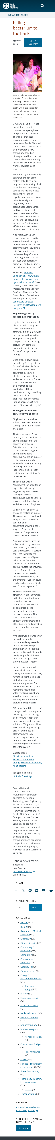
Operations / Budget (30, 1044)
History (24, 993)
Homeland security (30, 998)
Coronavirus (26, 966)
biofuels (17, 776)
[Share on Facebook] (17, 890)
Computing (26, 954)
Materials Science (29, 1005)
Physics (24, 1059)
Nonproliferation (33, 1036)
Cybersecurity (27, 971)
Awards (24, 922)
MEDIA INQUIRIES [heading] (35, 42)
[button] (51, 890)
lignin (31, 776)
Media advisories (28, 1013)
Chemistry (25, 938)
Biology (24, 926)
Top (47, 1136)
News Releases (18, 14)
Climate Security (28, 943)
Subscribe (23, 1128)
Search (35, 907)
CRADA (28, 1089)
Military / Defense (29, 1017)
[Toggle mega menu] (50, 6)
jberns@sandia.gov (22, 871)
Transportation (28, 1093)
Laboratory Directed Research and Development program (27, 305)
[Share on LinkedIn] (37, 890)
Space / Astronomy (30, 1071)
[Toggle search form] (42, 6)
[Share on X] (24, 890)
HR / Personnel (32, 1051)
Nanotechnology (28, 1024)
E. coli (25, 776)
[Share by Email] (44, 890)
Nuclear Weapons (29, 1029)
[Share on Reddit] (31, 890)
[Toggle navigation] (5, 15)
